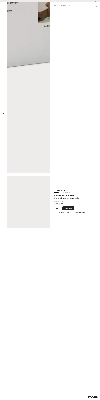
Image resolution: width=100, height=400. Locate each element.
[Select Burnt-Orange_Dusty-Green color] (57, 203)
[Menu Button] (4, 6)
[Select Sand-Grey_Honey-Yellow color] (55, 203)
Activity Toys (59, 5)
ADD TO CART (68, 208)
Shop (55, 5)
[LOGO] (93, 397)
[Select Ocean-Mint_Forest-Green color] (59, 203)
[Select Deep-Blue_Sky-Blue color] (62, 203)
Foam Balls (26, 1)
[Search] (95, 1)
